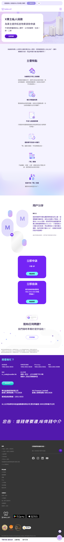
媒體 (3, 477)
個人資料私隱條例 (6, 500)
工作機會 (4, 482)
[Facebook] (34, 458)
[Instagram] (39, 458)
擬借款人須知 (5, 505)
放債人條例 (4, 495)
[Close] (39, 3)
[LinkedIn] (43, 458)
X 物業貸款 (4, 456)
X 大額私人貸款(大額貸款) (8, 451)
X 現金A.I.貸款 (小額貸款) (8, 448)
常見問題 (4, 485)
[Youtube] (48, 458)
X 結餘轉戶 (4, 454)
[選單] (60, 9)
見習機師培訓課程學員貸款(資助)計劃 (11, 461)
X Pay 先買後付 (5, 464)
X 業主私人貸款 (5, 459)
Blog (3, 480)
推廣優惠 (4, 474)
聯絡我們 (4, 487)
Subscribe (60, 450)
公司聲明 (4, 498)
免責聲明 (4, 503)
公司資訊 (4, 472)
